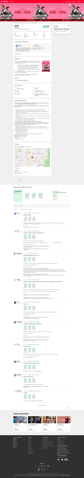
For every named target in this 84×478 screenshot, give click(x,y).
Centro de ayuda (59, 440)
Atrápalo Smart (30, 453)
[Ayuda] (78, 1)
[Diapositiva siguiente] (70, 424)
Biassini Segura (19, 80)
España (16, 442)
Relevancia (21, 209)
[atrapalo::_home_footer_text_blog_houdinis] (35, 466)
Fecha (26, 209)
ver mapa (27, 28)
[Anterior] (2, 12)
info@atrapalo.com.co (62, 457)
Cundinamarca (19, 22)
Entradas (14, 22)
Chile (15, 440)
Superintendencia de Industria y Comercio (49, 445)
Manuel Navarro (25, 80)
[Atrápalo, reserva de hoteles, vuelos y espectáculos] (4, 1)
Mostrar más (17, 78)
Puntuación (30, 209)
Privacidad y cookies (46, 444)
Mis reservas (59, 439)
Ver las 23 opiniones (18, 53)
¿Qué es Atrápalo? (45, 439)
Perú (15, 447)
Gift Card (29, 450)
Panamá (16, 446)
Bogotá (23, 22)
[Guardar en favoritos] (70, 4)
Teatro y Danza (27, 22)
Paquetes (29, 441)
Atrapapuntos (30, 449)
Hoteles (29, 440)
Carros (29, 445)
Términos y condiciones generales (48, 441)
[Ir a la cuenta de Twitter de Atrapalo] (38, 466)
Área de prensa (45, 440)
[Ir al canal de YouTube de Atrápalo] (48, 466)
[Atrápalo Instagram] (45, 466)
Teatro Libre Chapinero (20, 146)
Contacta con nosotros (60, 441)
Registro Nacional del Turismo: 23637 (35, 475)
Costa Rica (16, 441)
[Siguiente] (82, 12)
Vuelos (29, 439)
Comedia (32, 22)
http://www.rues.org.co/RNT (65, 475)
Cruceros (29, 444)
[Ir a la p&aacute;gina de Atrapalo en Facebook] (42, 466)
